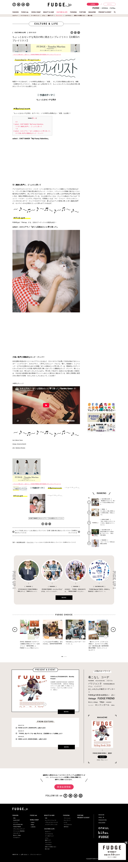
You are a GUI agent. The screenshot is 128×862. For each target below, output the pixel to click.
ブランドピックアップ (18, 829)
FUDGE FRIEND (106, 698)
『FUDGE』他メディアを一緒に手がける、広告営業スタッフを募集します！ (40, 734)
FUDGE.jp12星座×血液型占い (99, 695)
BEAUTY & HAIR (48, 12)
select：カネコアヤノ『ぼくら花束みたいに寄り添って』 (32, 131)
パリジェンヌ (95, 683)
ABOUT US (15, 854)
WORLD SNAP (36, 12)
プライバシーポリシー (35, 854)
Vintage (92, 698)
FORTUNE (82, 12)
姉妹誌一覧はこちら (102, 760)
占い (113, 695)
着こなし (93, 677)
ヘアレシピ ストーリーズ (51, 822)
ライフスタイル (24, 15)
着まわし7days (17, 835)
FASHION (15, 12)
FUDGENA (73, 12)
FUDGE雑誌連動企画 (109, 684)
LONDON (33, 827)
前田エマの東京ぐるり (79, 15)
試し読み (102, 757)
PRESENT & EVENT (104, 12)
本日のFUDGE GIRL (100, 681)
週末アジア (50, 15)
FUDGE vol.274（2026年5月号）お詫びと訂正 (32, 728)
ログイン (109, 4)
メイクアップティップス (51, 824)
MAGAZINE (92, 12)
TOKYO (32, 822)
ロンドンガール (102, 705)
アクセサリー (16, 837)
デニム (90, 686)
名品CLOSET (16, 820)
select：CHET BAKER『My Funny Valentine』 (28, 124)
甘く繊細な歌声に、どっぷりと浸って (29, 126)
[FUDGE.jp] (59, 5)
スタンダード (16, 833)
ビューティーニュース (50, 820)
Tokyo (102, 702)
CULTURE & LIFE (62, 12)
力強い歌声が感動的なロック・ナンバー (29, 133)
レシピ (65, 822)
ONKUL (113, 705)
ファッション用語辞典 (18, 831)
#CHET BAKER (33, 518)
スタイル (110, 681)
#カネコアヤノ (43, 518)
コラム (43, 15)
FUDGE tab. (25, 12)
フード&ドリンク (35, 15)
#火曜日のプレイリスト (56, 518)
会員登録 (93, 4)
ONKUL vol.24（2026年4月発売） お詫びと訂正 (32, 739)
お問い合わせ (24, 854)
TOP (13, 542)
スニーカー (90, 705)
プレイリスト (59, 15)
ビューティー (67, 820)
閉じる (34, 118)
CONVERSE (108, 702)
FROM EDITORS (102, 820)
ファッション (67, 818)
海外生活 (66, 827)
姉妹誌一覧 (101, 817)
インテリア (98, 686)
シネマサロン (68, 15)
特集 (14, 818)
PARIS (32, 825)
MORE (66, 712)
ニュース (15, 822)
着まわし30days (93, 702)
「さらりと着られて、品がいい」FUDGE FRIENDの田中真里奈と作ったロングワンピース (36, 54)
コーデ (105, 677)
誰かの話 (90, 15)
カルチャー (15, 15)
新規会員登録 (64, 786)
